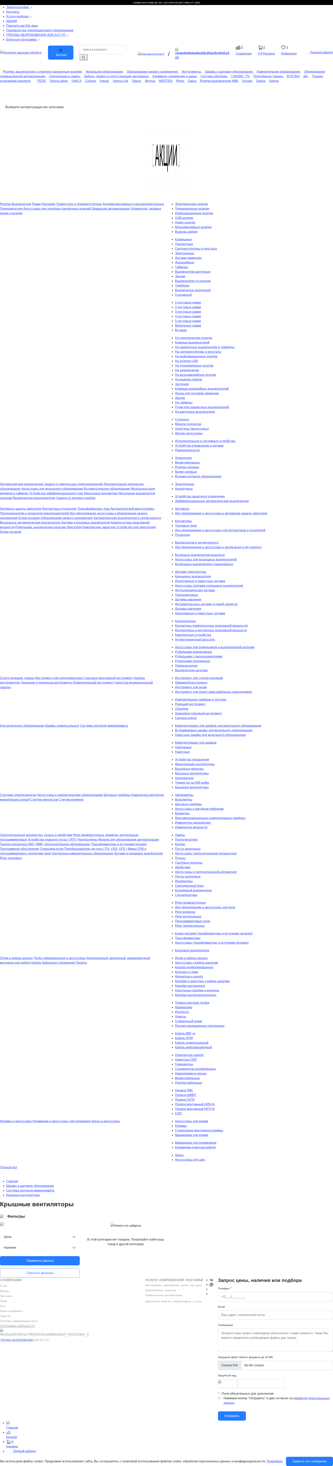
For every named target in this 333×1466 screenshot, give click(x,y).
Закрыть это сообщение (309, 1461)
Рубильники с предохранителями (198, 656)
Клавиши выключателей (192, 342)
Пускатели (182, 535)
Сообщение (225, 1325)
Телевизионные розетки (192, 208)
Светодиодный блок (189, 885)
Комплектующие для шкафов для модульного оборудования (218, 725)
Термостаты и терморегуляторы (79, 204)
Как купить (6, 1296)
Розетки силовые (187, 467)
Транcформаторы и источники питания (119, 844)
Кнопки (180, 844)
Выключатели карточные (192, 271)
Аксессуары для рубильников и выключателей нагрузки (214, 647)
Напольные (183, 747)
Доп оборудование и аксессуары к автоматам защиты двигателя (221, 513)
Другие (180, 398)
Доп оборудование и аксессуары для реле (205, 907)
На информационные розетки (196, 356)
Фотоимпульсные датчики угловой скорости (206, 604)
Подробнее (275, 1461)
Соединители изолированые (195, 1069)
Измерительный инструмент (93, 682)
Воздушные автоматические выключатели (30, 522)
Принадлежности (187, 450)
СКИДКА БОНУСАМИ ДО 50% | (148, 3)
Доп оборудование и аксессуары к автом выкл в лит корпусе (218, 547)
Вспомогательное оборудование (198, 476)
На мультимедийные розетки (195, 374)
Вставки (181, 330)
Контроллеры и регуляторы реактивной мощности (211, 630)
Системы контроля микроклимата (104, 725)
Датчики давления (188, 599)
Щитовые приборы (116, 795)
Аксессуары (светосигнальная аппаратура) (206, 853)
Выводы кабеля (186, 231)
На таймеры (184, 402)
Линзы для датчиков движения (197, 393)
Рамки (36, 204)
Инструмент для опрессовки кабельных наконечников (213, 691)
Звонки (180, 276)
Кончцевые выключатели (193, 576)
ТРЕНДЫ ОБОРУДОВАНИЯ (16, 1340)
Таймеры (181, 267)
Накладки (48, 204)
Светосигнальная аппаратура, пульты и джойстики (36, 835)
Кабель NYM (184, 1038)
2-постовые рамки (188, 307)
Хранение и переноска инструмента (46, 682)
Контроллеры (88, 839)
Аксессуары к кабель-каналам (196, 962)
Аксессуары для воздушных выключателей (206, 559)
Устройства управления (192, 759)
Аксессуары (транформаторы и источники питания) (212, 942)
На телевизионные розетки (194, 365)
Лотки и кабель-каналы (16, 958)
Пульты (180, 858)
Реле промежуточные (190, 902)
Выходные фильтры (189, 768)
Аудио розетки (185, 222)
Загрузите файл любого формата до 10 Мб (245, 1357)
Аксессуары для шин (190, 1159)
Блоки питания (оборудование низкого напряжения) (55, 518)
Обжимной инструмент (191, 682)
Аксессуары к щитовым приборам (199, 808)
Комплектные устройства (193, 635)
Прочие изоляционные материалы (200, 1025)
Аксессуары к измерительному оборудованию (70, 795)
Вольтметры (183, 799)
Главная (12, 1181)
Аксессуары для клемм (191, 1121)
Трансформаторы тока (93, 508)
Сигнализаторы (186, 895)
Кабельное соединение (58, 962)
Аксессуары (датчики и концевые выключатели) (209, 585)
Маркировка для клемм (191, 1135)
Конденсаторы (185, 621)
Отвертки (181, 708)
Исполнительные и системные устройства (205, 441)
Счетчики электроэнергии (18, 795)
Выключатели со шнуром (193, 281)
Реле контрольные (188, 916)
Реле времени (185, 912)
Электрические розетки (191, 204)
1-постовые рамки (188, 302)
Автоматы (182, 508)
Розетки (5, 204)
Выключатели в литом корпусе (197, 542)
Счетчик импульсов (44, 799)
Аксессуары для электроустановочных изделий (57, 208)
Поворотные (184, 244)
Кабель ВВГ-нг (185, 1033)
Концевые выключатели (192, 950)
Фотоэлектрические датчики (195, 590)
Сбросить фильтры (40, 1273)
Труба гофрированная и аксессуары (60, 958)
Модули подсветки (188, 424)
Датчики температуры (190, 571)
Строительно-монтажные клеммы (199, 1130)
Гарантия (5, 1316)
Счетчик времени (71, 799)
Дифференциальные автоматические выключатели (212, 501)
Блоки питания (10, 531)
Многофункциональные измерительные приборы (210, 818)
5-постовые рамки (188, 321)
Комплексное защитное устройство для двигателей (119, 527)
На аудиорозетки (187, 370)
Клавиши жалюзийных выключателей (202, 388)
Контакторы (183, 521)
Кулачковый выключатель (193, 890)
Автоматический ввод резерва (132, 508)
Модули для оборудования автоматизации (128, 839)
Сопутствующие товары (17, 678)
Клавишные (183, 239)
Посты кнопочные (188, 848)
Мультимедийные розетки (193, 227)
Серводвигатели (52, 848)
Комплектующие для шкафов (196, 742)
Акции (3, 1301)
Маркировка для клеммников (195, 1142)
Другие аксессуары (189, 433)
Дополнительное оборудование (67, 844)
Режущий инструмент (190, 704)
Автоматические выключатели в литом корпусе (127, 518)
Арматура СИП (186, 1059)
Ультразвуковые (186, 595)
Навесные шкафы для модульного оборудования (210, 735)
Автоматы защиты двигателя (20, 508)
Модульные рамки (188, 325)
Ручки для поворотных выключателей (202, 407)
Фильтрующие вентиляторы (195, 764)
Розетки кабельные (188, 1082)
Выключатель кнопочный (193, 290)
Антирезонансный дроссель (195, 639)
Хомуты (180, 1016)
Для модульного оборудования (22, 725)
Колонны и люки (186, 972)
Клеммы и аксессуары (16, 1121)
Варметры (182, 813)
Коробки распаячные (190, 985)
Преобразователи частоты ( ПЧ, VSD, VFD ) (95, 848)
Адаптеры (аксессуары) (192, 428)
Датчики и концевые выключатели (85, 522)
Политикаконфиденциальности (19, 1321)
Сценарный (183, 294)
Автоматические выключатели (21, 484)
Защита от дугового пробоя (75, 498)
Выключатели (21, 204)
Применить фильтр (40, 1260)
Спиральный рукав (188, 1021)
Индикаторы (184, 881)
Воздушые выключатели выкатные (200, 555)
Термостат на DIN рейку (192, 782)
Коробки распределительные (195, 995)
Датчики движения (188, 257)
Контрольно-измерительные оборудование (82, 853)
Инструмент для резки (191, 687)
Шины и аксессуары (105, 1121)
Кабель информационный (193, 1047)
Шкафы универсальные (62, 725)
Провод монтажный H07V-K (195, 1109)
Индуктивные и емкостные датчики (200, 581)
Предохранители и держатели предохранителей (34, 513)
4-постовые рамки (188, 316)
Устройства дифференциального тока (56, 493)
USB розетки (184, 217)
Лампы (180, 835)
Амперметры (184, 795)
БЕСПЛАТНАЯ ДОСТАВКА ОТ (179, 3)
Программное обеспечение (19, 848)
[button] (169, 1435)
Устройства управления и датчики (199, 445)
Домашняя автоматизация (111, 208)
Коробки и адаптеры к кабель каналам (202, 981)
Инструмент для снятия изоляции (199, 678)
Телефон (224, 1288)
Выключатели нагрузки (191, 670)
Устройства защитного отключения (200, 496)
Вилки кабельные (187, 462)
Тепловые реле (186, 525)
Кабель (36, 962)
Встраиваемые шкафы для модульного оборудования (213, 730)
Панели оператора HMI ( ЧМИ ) (22, 844)
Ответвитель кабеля (189, 1055)
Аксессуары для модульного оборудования (52, 488)
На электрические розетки (193, 338)
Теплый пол (8, 1167)
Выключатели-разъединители (34, 498)
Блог (3, 1306)
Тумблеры (182, 285)
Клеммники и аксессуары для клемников (62, 1121)
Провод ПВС (184, 1090)
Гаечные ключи (186, 718)
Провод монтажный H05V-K (195, 1104)
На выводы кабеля (188, 379)
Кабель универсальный (191, 1042)
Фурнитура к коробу (189, 976)
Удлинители (183, 458)
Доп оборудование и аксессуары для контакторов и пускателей (220, 530)
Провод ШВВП (185, 1095)
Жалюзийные (184, 262)
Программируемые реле (192, 921)
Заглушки (182, 384)
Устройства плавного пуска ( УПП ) (52, 839)
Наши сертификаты (11, 1311)
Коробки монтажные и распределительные (133, 204)
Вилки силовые (186, 471)
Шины (179, 1155)
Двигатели (74, 527)
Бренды (4, 1291)
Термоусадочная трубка (192, 1002)
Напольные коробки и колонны (197, 990)
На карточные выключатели (195, 411)
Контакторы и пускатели (59, 508)
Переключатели (11, 208)
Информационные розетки (194, 213)
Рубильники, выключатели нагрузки (40, 527)
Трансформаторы (187, 938)
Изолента (182, 1012)
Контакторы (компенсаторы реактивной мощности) (211, 625)
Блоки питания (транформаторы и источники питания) (214, 933)
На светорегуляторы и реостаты (198, 351)
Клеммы (181, 1125)
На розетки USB (186, 361)
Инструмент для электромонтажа (59, 678)
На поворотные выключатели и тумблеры (205, 347)
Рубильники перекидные (192, 661)
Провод (81, 962)
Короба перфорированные (194, 967)
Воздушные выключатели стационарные (204, 564)
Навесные (182, 751)
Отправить (232, 1416)
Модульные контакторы (101, 493)
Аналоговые (184, 488)
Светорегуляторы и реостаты (196, 248)
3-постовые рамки (188, 311)
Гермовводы (184, 1064)
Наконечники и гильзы (191, 1073)
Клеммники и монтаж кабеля (195, 1147)
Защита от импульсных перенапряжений (73, 484)
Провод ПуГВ (184, 1099)
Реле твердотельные (190, 925)
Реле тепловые (11, 858)
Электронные (184, 253)
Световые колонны (189, 862)
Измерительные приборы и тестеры (200, 699)
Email (221, 1306)
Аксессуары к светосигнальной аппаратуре (206, 872)
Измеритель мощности (191, 827)
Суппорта (182, 419)
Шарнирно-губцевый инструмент (198, 713)
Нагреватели (184, 778)
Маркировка (183, 1007)
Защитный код (227, 1375)
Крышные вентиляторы (192, 773)
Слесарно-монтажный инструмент (108, 678)
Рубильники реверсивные (193, 651)
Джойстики (182, 867)
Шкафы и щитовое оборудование (30, 1185)
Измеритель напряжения (193, 822)
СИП (178, 1113)
